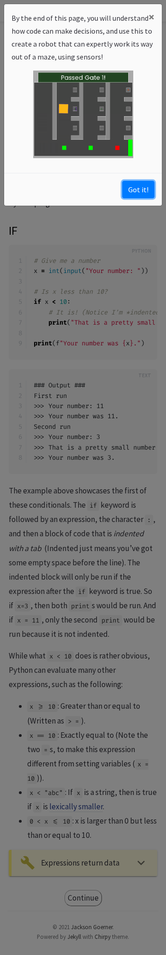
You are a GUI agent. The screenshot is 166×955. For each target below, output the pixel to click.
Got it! (138, 189)
